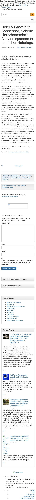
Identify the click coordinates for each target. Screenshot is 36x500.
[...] (4, 370)
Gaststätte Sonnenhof (9, 186)
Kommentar (5, 223)
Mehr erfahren (23, 5)
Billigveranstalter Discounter (16, 307)
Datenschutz (30, 494)
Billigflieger (10, 305)
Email (3, 251)
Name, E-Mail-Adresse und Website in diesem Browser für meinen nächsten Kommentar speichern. (17, 262)
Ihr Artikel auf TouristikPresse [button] (15, 279)
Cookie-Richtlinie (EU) (27, 498)
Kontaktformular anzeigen (10, 197)
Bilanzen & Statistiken (14, 303)
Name (3, 244)
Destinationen (6, 178)
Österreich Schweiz (13, 316)
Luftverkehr (10, 314)
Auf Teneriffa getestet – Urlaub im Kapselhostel (19, 376)
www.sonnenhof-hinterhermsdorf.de (19, 152)
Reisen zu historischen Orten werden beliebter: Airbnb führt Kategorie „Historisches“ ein (19, 402)
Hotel (18, 186)
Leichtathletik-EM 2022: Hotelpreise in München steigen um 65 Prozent (19, 438)
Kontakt (32, 490)
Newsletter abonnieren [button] (12, 285)
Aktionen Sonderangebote (10, 176)
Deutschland (16, 178)
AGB (33, 492)
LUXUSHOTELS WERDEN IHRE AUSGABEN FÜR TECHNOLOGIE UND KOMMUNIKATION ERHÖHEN (21, 338)
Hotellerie (5, 180)
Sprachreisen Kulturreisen (15, 320)
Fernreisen (10, 310)
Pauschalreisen (12, 318)
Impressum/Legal (29, 496)
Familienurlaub (25, 178)
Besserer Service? (25, 176)
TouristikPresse (6, 7)
